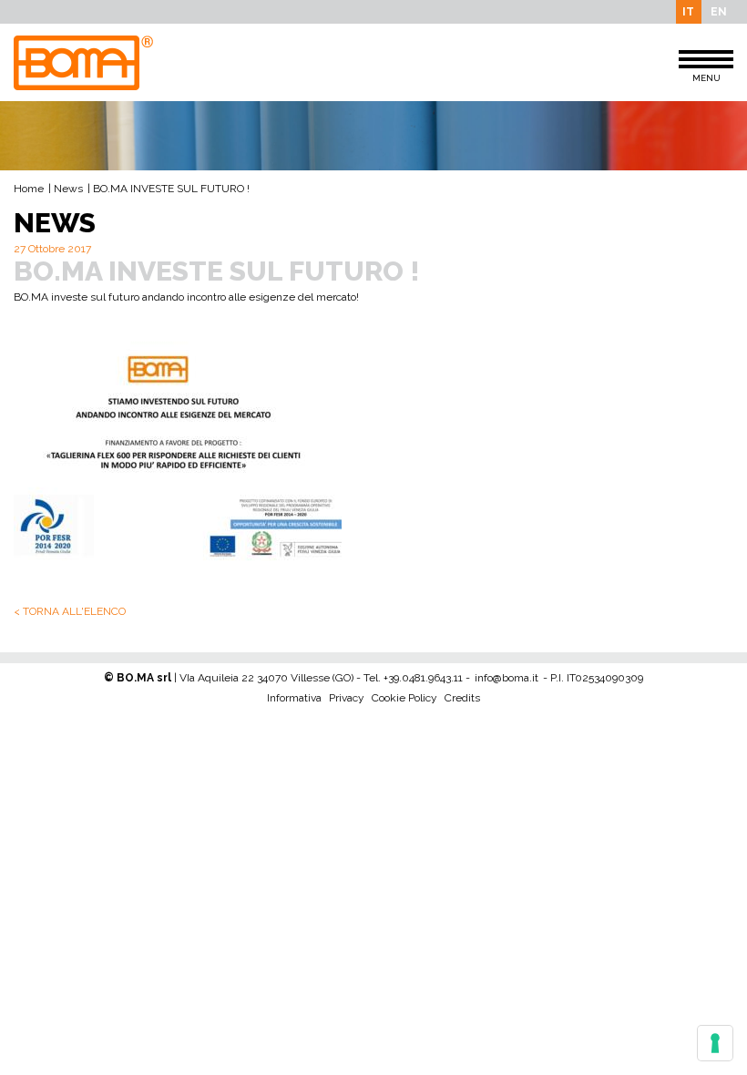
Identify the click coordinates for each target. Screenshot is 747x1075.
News (68, 188)
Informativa (294, 697)
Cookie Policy (404, 697)
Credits (462, 697)
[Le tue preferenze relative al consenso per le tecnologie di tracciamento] (715, 1043)
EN (719, 11)
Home (29, 188)
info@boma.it (506, 677)
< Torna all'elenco (70, 611)
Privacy (346, 697)
